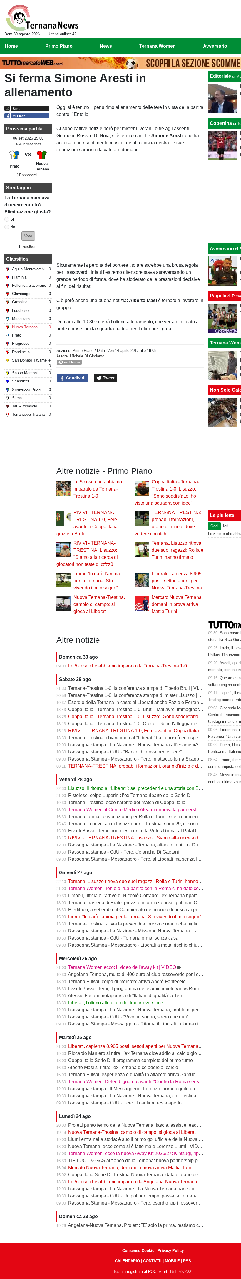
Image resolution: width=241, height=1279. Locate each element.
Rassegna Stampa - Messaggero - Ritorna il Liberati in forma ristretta (139, 1023)
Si (12, 219)
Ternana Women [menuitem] (157, 46)
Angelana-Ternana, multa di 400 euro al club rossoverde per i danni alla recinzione (154, 974)
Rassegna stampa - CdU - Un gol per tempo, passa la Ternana (133, 1195)
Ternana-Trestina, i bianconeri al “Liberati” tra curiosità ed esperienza (139, 737)
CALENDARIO (127, 1261)
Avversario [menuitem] (215, 46)
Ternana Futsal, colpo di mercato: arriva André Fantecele (127, 981)
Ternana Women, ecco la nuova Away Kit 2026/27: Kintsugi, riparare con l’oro (148, 1153)
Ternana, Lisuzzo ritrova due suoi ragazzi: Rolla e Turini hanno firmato (177, 550)
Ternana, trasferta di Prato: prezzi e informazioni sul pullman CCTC (137, 902)
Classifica (17, 258)
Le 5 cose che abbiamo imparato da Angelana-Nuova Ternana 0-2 (136, 1181)
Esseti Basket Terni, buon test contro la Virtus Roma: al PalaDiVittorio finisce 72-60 (154, 830)
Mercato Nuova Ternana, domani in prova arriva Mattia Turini (177, 604)
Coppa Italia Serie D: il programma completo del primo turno (130, 1060)
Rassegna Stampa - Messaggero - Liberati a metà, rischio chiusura (137, 944)
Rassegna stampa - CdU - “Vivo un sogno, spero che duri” (128, 1016)
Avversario (222, 248)
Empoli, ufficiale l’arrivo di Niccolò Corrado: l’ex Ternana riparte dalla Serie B (147, 895)
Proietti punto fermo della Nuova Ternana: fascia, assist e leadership (139, 1125)
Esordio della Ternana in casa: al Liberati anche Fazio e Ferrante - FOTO (144, 702)
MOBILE (172, 1261)
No (12, 227)
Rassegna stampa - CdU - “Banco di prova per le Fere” (125, 751)
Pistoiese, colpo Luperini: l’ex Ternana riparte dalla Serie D (129, 795)
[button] (28, 236)
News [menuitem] (106, 46)
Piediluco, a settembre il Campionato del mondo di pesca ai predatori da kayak (150, 909)
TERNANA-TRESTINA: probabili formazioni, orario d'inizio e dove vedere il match (153, 765)
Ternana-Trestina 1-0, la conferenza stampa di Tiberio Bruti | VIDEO (138, 688)
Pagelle (218, 295)
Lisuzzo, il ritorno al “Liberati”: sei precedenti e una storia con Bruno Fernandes (150, 788)
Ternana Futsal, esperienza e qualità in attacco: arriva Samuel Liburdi (140, 1074)
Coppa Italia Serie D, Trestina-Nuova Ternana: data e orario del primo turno (146, 1174)
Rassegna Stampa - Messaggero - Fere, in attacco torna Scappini (136, 758)
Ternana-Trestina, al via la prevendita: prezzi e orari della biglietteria (138, 923)
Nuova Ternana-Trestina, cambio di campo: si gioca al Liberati (99, 604)
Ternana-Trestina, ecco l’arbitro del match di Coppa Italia (126, 802)
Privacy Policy (171, 1250)
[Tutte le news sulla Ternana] (42, 18)
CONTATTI (152, 1261)
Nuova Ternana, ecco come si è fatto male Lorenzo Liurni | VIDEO (136, 1146)
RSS (187, 1261)
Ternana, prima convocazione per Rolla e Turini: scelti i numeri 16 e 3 (140, 816)
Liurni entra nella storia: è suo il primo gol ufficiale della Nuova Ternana (142, 1139)
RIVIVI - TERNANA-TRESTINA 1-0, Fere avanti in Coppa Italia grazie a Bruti (148, 730)
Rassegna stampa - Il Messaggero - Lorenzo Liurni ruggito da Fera (137, 1088)
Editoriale (220, 76)
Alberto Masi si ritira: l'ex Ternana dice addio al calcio (123, 1067)
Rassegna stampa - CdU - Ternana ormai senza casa (123, 937)
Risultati (28, 246)
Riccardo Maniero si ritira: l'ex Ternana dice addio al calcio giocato (137, 1053)
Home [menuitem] (11, 46)
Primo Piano (83, 350)
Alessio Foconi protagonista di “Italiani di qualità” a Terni (126, 995)
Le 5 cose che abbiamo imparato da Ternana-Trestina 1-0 (97, 488)
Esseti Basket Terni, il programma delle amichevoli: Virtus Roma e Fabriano (146, 988)
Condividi (75, 377)
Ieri (225, 526)
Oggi (214, 526)
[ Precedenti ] (28, 175)
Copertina (221, 123)
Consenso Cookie (138, 1250)
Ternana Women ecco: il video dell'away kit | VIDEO (122, 967)
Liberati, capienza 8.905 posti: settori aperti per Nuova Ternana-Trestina (177, 580)
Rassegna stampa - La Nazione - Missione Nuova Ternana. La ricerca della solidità (154, 930)
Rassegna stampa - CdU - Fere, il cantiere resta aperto (125, 1102)
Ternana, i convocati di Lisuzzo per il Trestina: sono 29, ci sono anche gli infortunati (154, 823)
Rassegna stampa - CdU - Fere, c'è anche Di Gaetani (123, 851)
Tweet (108, 377)
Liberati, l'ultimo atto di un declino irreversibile (115, 1002)
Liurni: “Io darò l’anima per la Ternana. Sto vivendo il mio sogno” (96, 580)
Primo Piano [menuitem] (59, 46)
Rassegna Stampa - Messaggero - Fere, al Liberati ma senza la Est (137, 858)
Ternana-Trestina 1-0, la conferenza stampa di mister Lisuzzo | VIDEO (140, 695)
